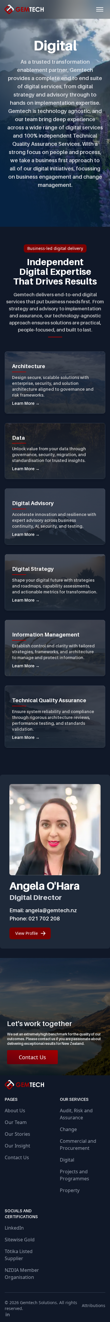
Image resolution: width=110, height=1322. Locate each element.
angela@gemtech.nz (51, 910)
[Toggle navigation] (100, 9)
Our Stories (17, 1134)
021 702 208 (44, 918)
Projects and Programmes (74, 1175)
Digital (67, 1160)
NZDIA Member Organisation (22, 1273)
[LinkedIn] (55, 1314)
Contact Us (32, 1057)
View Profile (26, 933)
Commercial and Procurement (78, 1144)
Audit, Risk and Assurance (76, 1114)
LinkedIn (14, 1228)
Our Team (16, 1122)
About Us (15, 1110)
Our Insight (17, 1145)
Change (68, 1129)
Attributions (93, 1305)
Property (69, 1190)
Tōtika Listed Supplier (19, 1255)
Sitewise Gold (20, 1239)
